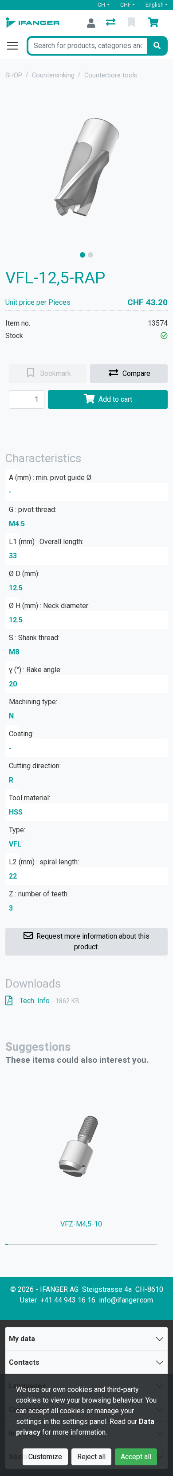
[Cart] (155, 23)
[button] (164, 335)
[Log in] (91, 23)
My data (22, 1339)
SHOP (13, 75)
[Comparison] (111, 23)
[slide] (82, 255)
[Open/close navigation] (16, 46)
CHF (125, 4)
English (154, 4)
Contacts (24, 1362)
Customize (45, 1456)
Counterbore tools (110, 75)
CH (101, 4)
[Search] (157, 45)
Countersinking (53, 75)
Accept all (136, 1456)
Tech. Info (49, 1000)
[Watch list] (132, 23)
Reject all (91, 1456)
